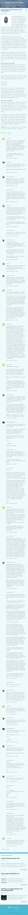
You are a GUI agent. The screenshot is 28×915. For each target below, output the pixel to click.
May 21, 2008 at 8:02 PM (11, 702)
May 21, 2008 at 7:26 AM (11, 588)
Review (9, 133)
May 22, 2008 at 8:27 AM (11, 797)
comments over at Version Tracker (17, 105)
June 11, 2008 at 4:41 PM (11, 809)
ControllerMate (4, 85)
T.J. (7, 138)
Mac (5, 133)
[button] (26, 10)
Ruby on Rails (22, 46)
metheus (8, 364)
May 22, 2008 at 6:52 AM (11, 781)
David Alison (9, 176)
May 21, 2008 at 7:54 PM (11, 686)
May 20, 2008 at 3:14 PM (11, 418)
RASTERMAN (9, 422)
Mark (7, 162)
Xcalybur (8, 324)
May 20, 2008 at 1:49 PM (11, 390)
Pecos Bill (8, 290)
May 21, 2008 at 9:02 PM (11, 714)
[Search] (26, 3)
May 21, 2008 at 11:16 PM (11, 756)
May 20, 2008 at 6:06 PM (11, 445)
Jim (7, 205)
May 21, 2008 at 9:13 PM (11, 724)
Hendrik (8, 507)
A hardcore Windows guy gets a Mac (10, 858)
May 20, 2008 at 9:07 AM (11, 172)
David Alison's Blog (14, 2)
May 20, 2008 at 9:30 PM (11, 532)
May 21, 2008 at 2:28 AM (11, 558)
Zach (7, 706)
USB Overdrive (4, 82)
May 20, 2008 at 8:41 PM (11, 503)
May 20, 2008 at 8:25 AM (11, 158)
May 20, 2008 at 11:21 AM (11, 320)
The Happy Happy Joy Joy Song (13, 734)
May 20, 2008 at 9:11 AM (11, 186)
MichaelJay (16, 909)
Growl (20, 127)
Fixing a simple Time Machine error (10, 873)
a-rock (7, 838)
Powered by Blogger (14, 907)
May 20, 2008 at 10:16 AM (11, 201)
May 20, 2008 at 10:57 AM (11, 271)
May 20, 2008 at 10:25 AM (11, 226)
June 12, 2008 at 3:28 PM (11, 834)
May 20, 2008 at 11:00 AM (11, 286)
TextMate (14, 36)
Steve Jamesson (9, 416)
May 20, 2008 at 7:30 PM (11, 464)
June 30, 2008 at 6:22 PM (11, 846)
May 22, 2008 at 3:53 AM (11, 772)
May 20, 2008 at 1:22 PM (11, 360)
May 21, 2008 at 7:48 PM (11, 678)
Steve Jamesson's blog (18, 52)
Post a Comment (5, 849)
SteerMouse (3, 83)
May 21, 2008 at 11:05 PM (11, 742)
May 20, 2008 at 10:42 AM (11, 259)
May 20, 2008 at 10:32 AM (11, 236)
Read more (24, 869)
